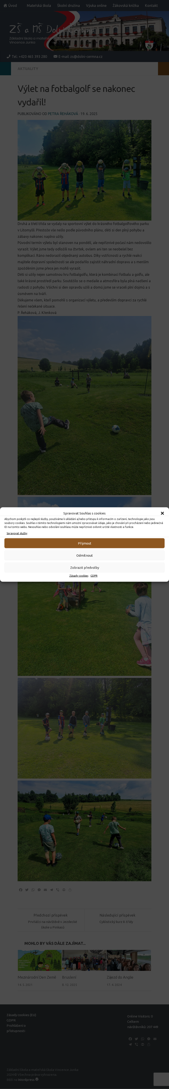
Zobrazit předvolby (84, 567)
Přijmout (84, 543)
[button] (162, 513)
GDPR (93, 575)
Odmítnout (84, 555)
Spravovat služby (17, 533)
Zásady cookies (78, 575)
